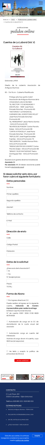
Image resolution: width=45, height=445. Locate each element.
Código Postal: (12, 244)
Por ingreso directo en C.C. (18, 300)
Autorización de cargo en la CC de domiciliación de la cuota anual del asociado (22, 324)
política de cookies (22, 440)
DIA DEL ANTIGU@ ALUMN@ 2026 (18, 419)
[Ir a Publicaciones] (22, 377)
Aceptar (37, 435)
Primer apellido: (13, 194)
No (9, 274)
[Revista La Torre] (37, 377)
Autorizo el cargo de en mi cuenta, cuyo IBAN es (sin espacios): (22, 340)
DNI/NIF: (10, 207)
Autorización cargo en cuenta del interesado (22, 334)
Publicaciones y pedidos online (27, 19)
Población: (11, 251)
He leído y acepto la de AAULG (22, 352)
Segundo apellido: (14, 200)
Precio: (9, 284)
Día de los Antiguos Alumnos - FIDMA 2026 (20, 409)
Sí (9, 271)
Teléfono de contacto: (15, 214)
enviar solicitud (22, 360)
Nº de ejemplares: (13, 277)
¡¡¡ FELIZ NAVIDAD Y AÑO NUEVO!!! (18, 424)
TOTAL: (9, 287)
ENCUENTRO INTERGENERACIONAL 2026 (20, 414)
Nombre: (10, 187)
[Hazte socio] (7, 377)
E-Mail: (9, 221)
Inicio (13, 19)
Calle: (9, 238)
